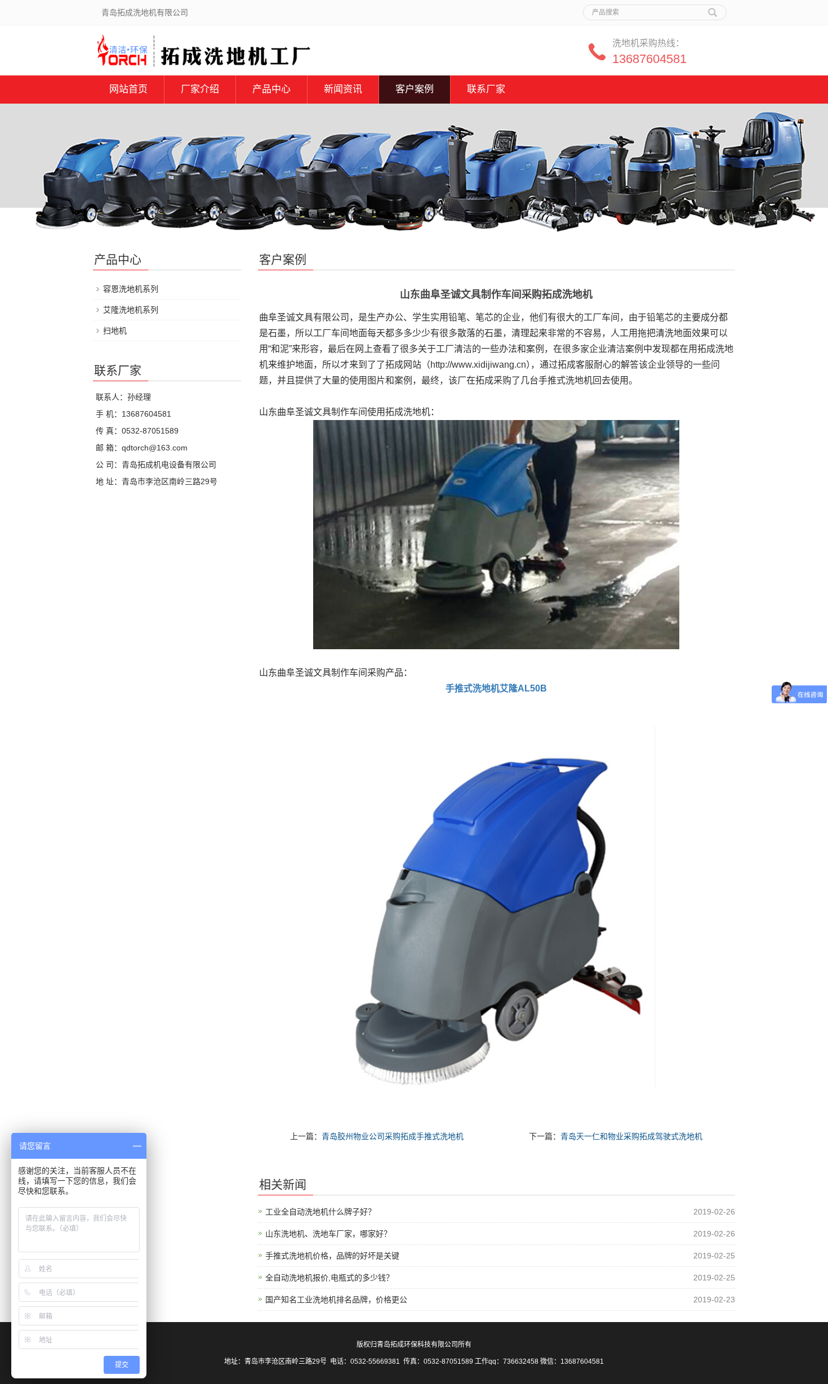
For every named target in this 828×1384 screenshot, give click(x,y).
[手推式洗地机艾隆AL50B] (496, 907)
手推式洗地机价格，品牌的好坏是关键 (332, 1255)
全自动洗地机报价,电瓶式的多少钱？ (329, 1277)
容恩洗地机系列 (130, 288)
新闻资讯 (343, 89)
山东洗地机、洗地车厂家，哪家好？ (328, 1233)
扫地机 (115, 330)
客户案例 (414, 89)
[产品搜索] (712, 8)
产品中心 (271, 89)
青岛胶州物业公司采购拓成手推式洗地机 (393, 1136)
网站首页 (128, 89)
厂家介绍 (200, 89)
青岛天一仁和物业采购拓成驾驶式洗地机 (631, 1136)
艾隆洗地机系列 (130, 309)
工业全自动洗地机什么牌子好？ (320, 1211)
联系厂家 (486, 89)
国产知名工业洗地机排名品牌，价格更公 (336, 1299)
